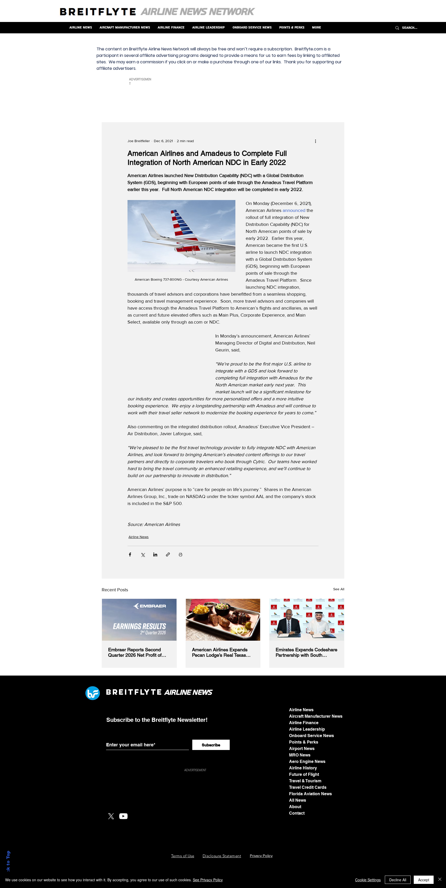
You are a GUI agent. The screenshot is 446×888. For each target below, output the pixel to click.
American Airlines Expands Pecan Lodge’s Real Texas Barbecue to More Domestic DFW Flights (221, 652)
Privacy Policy (261, 855)
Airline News (139, 537)
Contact (297, 813)
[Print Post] (180, 554)
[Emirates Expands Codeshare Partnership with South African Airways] (306, 620)
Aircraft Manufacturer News (316, 716)
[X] (111, 816)
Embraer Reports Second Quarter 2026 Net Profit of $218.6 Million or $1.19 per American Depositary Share (136, 652)
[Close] (440, 880)
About (295, 806)
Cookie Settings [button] (368, 879)
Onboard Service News (311, 735)
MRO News (299, 755)
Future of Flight (304, 774)
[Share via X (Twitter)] (142, 554)
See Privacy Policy (208, 879)
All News (297, 800)
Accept (423, 879)
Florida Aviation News (310, 793)
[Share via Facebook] (130, 554)
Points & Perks (303, 742)
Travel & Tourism (305, 780)
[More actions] (315, 141)
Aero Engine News (307, 761)
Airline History (303, 767)
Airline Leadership (307, 729)
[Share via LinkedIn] (155, 554)
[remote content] (166, 358)
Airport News (302, 748)
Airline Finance (303, 722)
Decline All (397, 879)
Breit (120, 692)
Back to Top (8, 865)
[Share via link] (167, 554)
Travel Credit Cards (307, 787)
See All (338, 589)
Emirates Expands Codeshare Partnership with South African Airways (306, 652)
